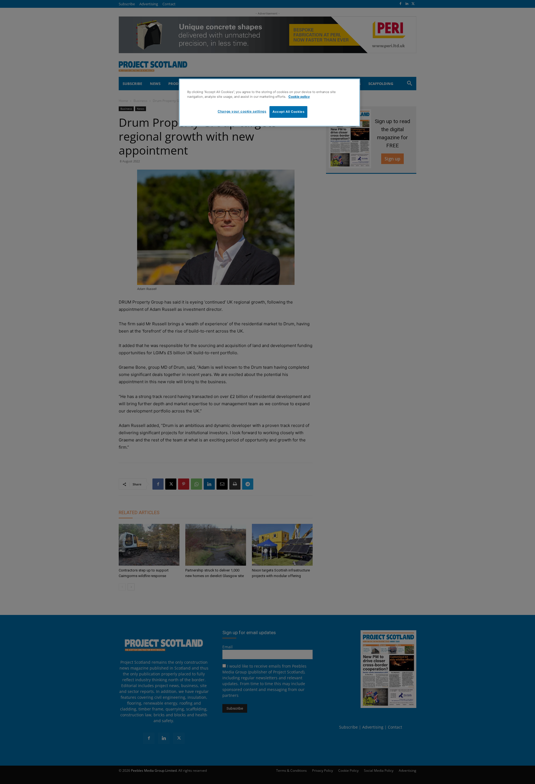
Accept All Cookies (288, 112)
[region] (269, 102)
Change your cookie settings (242, 111)
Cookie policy (299, 97)
